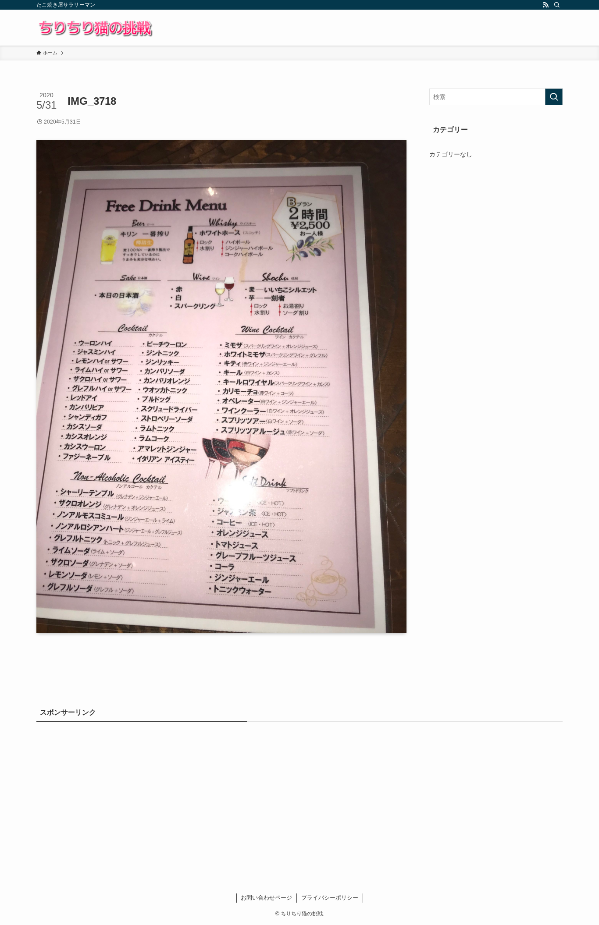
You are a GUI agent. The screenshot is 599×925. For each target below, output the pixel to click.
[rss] (545, 5)
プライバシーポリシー (329, 897)
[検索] (557, 5)
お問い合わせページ (266, 897)
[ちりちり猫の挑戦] (94, 28)
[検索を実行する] (554, 97)
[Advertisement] (299, 793)
